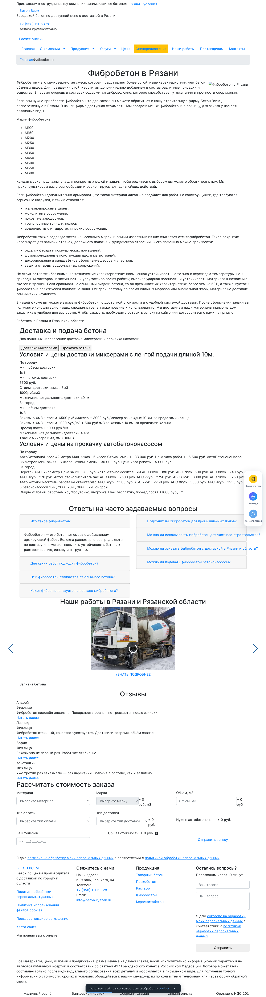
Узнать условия (144, 4)
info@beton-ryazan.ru (93, 900)
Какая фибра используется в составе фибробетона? (73, 590)
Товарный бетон (149, 875)
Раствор (143, 888)
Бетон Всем (29, 10)
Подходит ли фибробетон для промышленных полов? (191, 521)
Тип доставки (107, 813)
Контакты (237, 49)
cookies (164, 988)
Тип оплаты (25, 813)
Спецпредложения (151, 49)
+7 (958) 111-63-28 (35, 24)
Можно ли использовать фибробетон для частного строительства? (203, 535)
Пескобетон (146, 881)
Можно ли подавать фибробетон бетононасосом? (188, 562)
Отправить (223, 948)
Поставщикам (212, 49)
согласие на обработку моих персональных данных (71, 858)
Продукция (79, 49)
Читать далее (27, 717)
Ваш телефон (27, 833)
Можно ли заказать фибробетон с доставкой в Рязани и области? (202, 548)
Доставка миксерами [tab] (39, 348)
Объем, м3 (184, 793)
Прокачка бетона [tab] (76, 348)
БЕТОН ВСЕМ (27, 868)
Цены (125, 49)
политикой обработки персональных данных (182, 858)
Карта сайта (26, 927)
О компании (50, 49)
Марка (101, 793)
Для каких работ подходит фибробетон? (63, 563)
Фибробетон (146, 895)
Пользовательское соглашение (42, 918)
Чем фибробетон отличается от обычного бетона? (72, 577)
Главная (28, 49)
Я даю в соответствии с (118, 858)
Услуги (105, 49)
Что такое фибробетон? (49, 521)
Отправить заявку (213, 839)
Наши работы (183, 49)
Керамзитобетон (150, 902)
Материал (24, 793)
